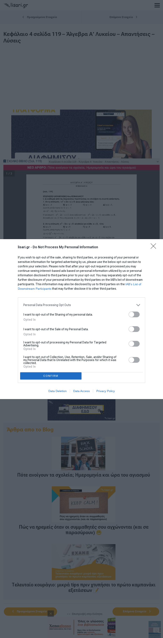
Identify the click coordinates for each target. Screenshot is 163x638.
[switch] (134, 314)
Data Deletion (57, 391)
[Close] (155, 247)
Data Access (81, 391)
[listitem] (81, 305)
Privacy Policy (105, 391)
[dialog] (81, 319)
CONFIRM (50, 375)
